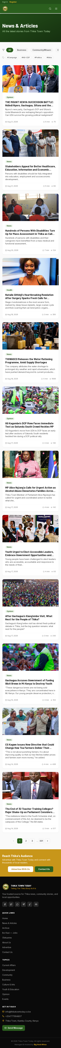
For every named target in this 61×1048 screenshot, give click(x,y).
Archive (5, 928)
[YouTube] (36, 904)
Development (8, 970)
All (10, 50)
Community (7, 975)
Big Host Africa (40, 1044)
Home (5, 918)
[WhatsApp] (17, 904)
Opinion (6, 994)
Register (13, 2)
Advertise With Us (20, 869)
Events (5, 999)
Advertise (6, 947)
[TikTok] (29, 904)
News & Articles (9, 923)
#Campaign (12, 57)
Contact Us (44, 869)
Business (21, 50)
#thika (49, 57)
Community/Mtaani (41, 50)
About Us (6, 942)
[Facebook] (4, 904)
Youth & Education (10, 989)
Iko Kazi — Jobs (9, 933)
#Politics (38, 57)
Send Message (15, 1028)
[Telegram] (23, 904)
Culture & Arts (8, 984)
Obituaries (7, 937)
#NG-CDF (26, 57)
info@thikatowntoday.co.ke (18, 1011)
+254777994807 (13, 1016)
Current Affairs (9, 965)
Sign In (5, 2)
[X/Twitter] (11, 904)
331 (41, 841)
